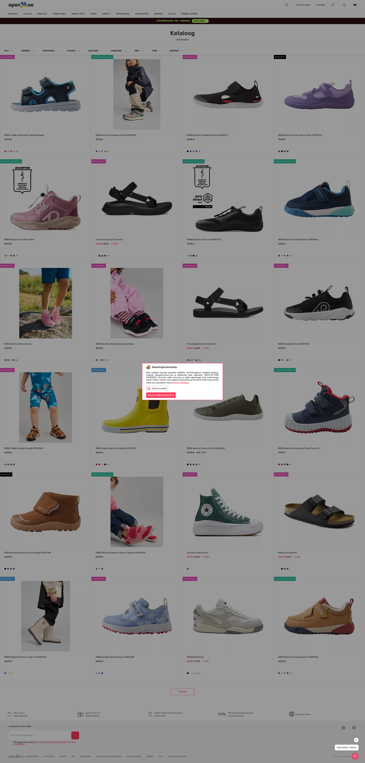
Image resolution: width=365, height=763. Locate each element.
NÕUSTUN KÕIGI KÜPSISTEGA (161, 395)
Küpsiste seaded (159, 388)
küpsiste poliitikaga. (181, 383)
